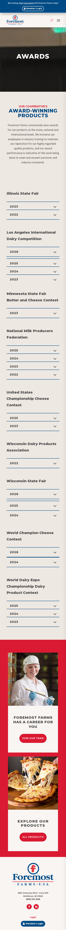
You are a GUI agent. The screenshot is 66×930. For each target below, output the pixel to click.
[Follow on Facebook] (29, 906)
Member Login (34, 8)
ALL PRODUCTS (33, 837)
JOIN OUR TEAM (33, 738)
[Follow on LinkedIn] (36, 906)
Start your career (26, 3)
